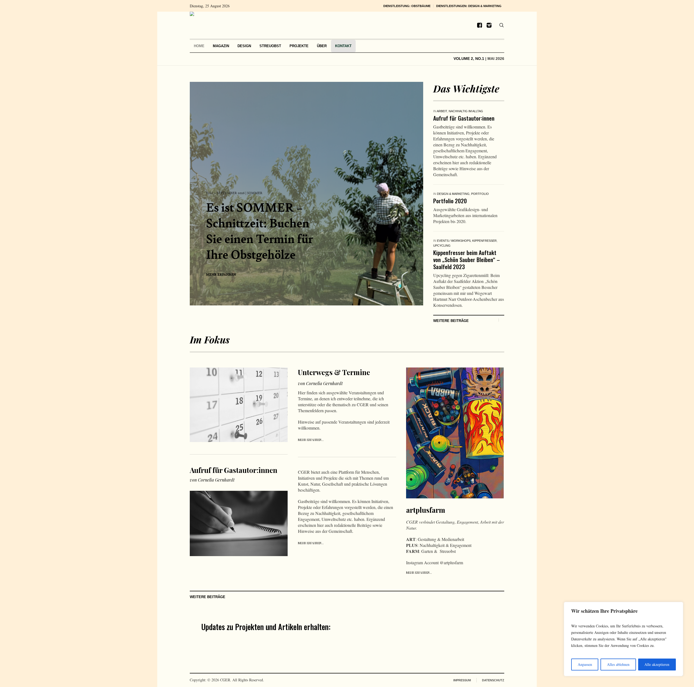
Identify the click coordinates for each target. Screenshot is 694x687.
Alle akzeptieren (656, 664)
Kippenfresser (484, 240)
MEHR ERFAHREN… (311, 440)
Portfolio (480, 193)
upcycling (442, 245)
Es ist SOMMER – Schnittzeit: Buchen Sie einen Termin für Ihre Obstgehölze (259, 231)
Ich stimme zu (397, 643)
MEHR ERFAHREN (221, 274)
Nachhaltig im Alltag (466, 111)
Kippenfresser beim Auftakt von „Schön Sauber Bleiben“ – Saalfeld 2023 (466, 259)
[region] (623, 639)
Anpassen (585, 664)
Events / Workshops (454, 240)
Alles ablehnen (618, 664)
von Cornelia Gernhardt (212, 480)
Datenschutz (493, 680)
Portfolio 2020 (450, 200)
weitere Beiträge (451, 321)
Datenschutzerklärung (414, 643)
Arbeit (442, 111)
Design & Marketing (453, 193)
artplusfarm (425, 510)
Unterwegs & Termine (334, 372)
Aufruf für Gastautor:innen (463, 118)
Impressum (462, 680)
